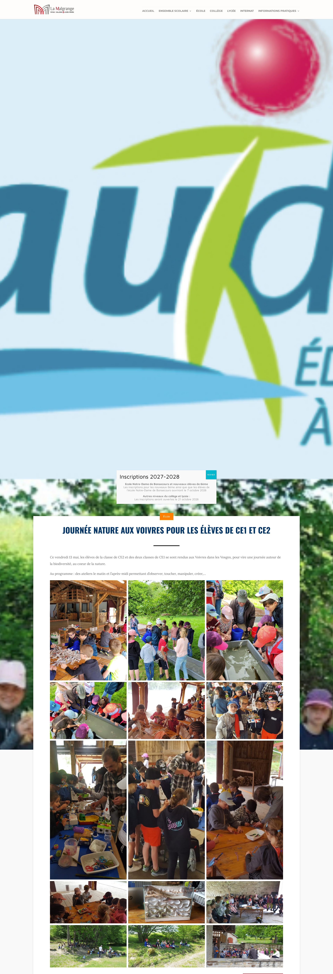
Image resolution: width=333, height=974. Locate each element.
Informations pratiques (277, 11)
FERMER (211, 474)
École (200, 11)
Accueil (148, 11)
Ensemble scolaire (173, 11)
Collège (216, 11)
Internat (247, 11)
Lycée (231, 11)
